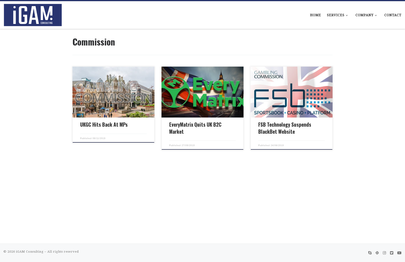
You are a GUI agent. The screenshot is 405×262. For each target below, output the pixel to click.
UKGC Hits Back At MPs (104, 124)
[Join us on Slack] (377, 253)
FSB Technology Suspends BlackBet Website (284, 128)
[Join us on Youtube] (399, 253)
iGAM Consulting (30, 251)
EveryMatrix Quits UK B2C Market (195, 128)
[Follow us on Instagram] (384, 253)
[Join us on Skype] (369, 253)
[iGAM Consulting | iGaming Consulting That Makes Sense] (33, 13)
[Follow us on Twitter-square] (391, 253)
